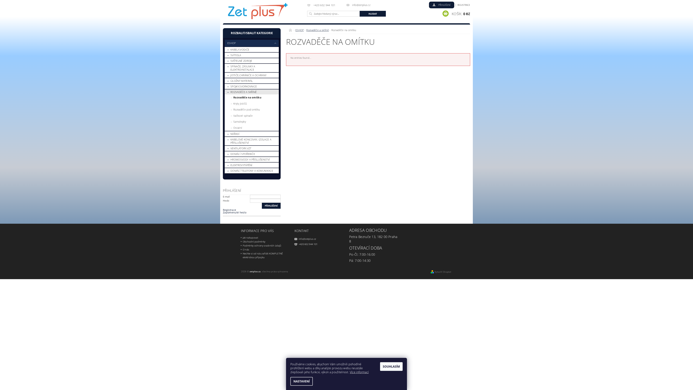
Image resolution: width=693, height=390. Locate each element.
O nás (246, 249)
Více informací (359, 372)
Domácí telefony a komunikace (251, 170)
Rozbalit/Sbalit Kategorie (252, 33)
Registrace (463, 4)
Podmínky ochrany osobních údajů (262, 245)
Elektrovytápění (241, 165)
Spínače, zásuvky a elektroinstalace (242, 68)
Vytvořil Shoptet (443, 271)
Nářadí (234, 134)
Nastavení (301, 381)
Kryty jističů (240, 103)
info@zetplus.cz (307, 238)
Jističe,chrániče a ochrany (248, 75)
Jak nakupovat (250, 237)
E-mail (226, 196)
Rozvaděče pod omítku (246, 109)
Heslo (226, 200)
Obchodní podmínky (254, 241)
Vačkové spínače (243, 115)
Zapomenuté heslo (234, 212)
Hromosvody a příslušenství (250, 159)
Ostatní (237, 127)
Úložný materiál (241, 81)
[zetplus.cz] (258, 12)
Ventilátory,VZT (240, 148)
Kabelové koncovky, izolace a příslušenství (250, 141)
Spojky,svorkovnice (243, 86)
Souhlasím (391, 367)
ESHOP (231, 43)
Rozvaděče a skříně (243, 92)
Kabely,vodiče (239, 49)
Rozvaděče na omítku (247, 97)
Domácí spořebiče (242, 154)
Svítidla (235, 55)
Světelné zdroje (241, 60)
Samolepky (239, 121)
